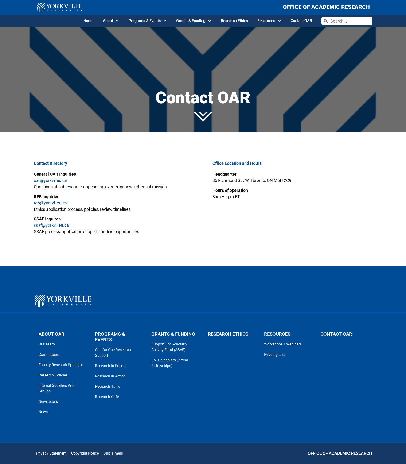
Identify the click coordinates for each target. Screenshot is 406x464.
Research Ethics (234, 21)
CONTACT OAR (336, 334)
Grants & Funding (190, 21)
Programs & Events (145, 21)
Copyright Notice (85, 453)
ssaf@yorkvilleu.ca (51, 225)
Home (88, 21)
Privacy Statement (51, 453)
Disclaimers (113, 453)
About (108, 21)
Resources (266, 21)
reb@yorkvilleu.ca (50, 202)
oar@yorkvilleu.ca (50, 180)
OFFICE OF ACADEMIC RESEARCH (326, 7)
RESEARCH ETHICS (228, 334)
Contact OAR (301, 21)
